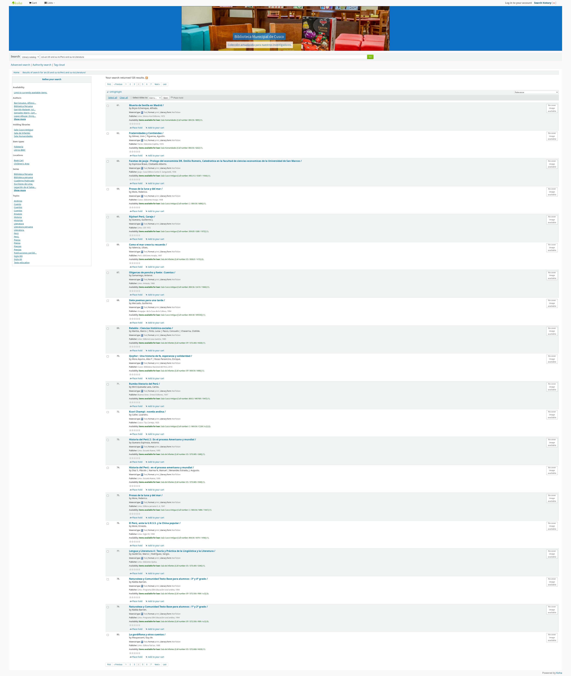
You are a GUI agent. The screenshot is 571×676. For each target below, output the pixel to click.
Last (164, 84)
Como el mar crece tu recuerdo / (148, 244)
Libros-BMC (19, 150)
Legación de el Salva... (25, 187)
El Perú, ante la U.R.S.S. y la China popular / (155, 523)
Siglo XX (18, 259)
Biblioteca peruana (23, 177)
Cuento (17, 204)
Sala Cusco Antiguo (23, 129)
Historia (18, 217)
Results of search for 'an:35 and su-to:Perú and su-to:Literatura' (54, 72)
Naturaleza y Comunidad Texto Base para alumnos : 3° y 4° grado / (168, 579)
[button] (33, 3)
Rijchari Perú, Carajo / (142, 216)
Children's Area (21, 163)
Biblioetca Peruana (23, 106)
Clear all (124, 97)
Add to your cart (156, 127)
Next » (157, 84)
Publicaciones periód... (25, 253)
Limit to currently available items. (30, 92)
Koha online (19, 3)
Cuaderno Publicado (24, 180)
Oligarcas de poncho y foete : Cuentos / (152, 272)
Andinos (18, 201)
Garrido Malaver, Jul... (25, 109)
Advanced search (20, 65)
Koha (559, 673)
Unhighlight (116, 91)
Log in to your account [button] (518, 3)
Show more (20, 119)
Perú (16, 233)
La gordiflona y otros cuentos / (147, 634)
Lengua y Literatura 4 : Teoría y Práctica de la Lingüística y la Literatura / (172, 551)
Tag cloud (59, 65)
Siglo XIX (18, 256)
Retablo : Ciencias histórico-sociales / (151, 328)
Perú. (16, 236)
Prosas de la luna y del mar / (146, 189)
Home (16, 72)
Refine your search (51, 79)
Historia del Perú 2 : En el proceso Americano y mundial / (162, 439)
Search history (542, 3)
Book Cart (18, 160)
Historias (18, 220)
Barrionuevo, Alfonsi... (25, 103)
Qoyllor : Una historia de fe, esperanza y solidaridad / (160, 356)
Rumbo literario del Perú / (144, 384)
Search (15, 56)
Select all (112, 97)
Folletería (18, 146)
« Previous (118, 84)
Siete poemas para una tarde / (147, 300)
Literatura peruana (23, 227)
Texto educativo (21, 262)
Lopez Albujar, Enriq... (25, 116)
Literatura (19, 223)
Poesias (17, 246)
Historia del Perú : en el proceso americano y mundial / (161, 467)
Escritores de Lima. (23, 184)
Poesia (17, 240)
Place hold (137, 127)
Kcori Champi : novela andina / (147, 411)
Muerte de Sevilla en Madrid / (146, 105)
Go (370, 56)
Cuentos (18, 207)
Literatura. (19, 230)
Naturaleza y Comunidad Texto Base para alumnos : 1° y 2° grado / (168, 606)
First (109, 84)
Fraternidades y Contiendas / (146, 133)
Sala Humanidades (23, 136)
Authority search (42, 65)
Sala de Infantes (22, 133)
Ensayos (18, 214)
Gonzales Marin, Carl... (25, 112)
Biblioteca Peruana (23, 174)
